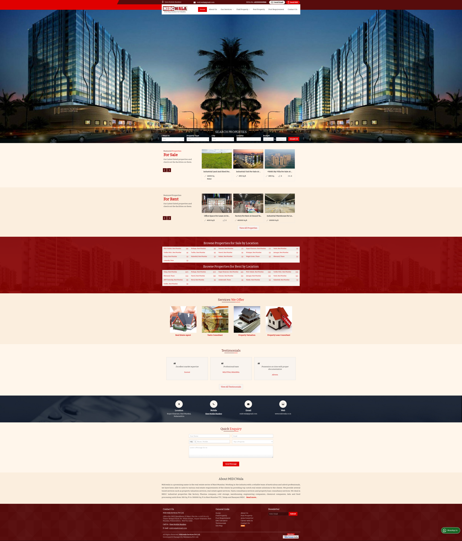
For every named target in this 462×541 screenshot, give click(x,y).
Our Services (226, 9)
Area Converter (247, 518)
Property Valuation (246, 335)
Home (202, 9)
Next (169, 170)
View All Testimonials (231, 387)
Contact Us (292, 9)
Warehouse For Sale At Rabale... (288, 171)
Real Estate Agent (183, 335)
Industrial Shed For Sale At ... (256, 171)
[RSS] (243, 526)
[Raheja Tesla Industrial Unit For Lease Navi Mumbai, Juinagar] (259, 203)
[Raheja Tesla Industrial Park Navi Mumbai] (290, 203)
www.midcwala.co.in (283, 414)
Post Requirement (276, 9)
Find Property (242, 9)
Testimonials (221, 523)
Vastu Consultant (215, 335)
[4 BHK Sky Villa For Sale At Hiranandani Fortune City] (225, 159)
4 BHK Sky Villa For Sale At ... (225, 171)
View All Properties (248, 228)
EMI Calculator (222, 521)
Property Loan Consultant (278, 335)
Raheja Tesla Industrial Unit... (258, 216)
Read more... (251, 497)
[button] (173, 2)
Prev (165, 170)
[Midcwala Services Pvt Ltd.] (175, 9)
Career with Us (247, 521)
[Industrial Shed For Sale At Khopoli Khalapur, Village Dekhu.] (256, 159)
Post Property (259, 9)
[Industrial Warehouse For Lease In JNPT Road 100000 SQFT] (227, 203)
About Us (213, 9)
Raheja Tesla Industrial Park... (290, 216)
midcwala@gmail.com (205, 2)
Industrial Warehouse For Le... (227, 216)
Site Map (219, 526)
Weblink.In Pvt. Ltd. (191, 537)
